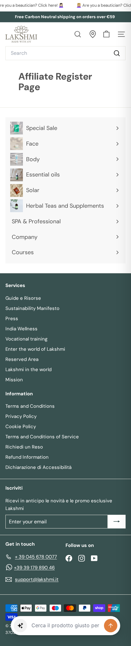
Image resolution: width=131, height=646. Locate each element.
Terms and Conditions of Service (42, 437)
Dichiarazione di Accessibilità (38, 467)
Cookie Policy (20, 426)
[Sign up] (117, 522)
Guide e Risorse (23, 298)
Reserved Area (21, 359)
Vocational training (26, 339)
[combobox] (65, 53)
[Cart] (106, 34)
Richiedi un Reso (24, 447)
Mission (14, 380)
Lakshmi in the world (28, 369)
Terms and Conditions (30, 406)
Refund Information (27, 457)
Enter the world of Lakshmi (35, 349)
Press (11, 318)
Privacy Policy (21, 416)
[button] (20, 625)
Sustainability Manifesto (32, 308)
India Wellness (21, 329)
